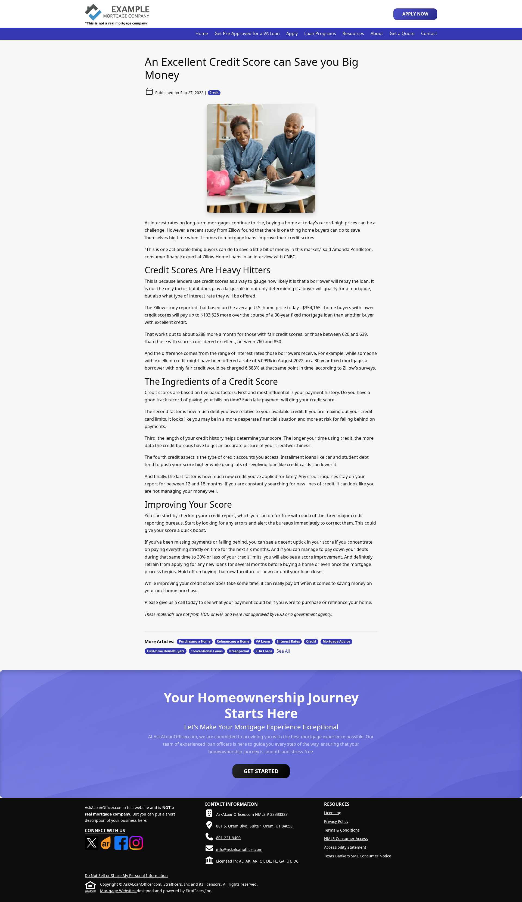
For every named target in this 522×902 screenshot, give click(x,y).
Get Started (261, 771)
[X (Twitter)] (92, 839)
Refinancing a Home (233, 641)
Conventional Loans (207, 651)
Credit (214, 92)
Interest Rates (288, 641)
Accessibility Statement (345, 847)
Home (201, 33)
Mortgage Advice (336, 641)
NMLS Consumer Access (346, 838)
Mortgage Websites (118, 890)
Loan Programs (320, 33)
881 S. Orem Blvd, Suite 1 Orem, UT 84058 (254, 826)
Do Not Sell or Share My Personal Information (126, 875)
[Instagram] (136, 839)
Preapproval (239, 651)
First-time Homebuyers (165, 651)
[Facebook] (121, 839)
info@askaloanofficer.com (239, 849)
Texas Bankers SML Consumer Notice (357, 855)
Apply (292, 33)
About (377, 33)
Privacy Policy (336, 821)
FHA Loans (264, 651)
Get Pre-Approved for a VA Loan (247, 33)
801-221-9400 (228, 837)
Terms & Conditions (342, 830)
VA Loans (263, 641)
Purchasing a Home (194, 641)
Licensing (332, 812)
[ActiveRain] (107, 839)
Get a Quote (402, 33)
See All (283, 651)
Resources (353, 33)
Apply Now (415, 14)
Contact (429, 33)
